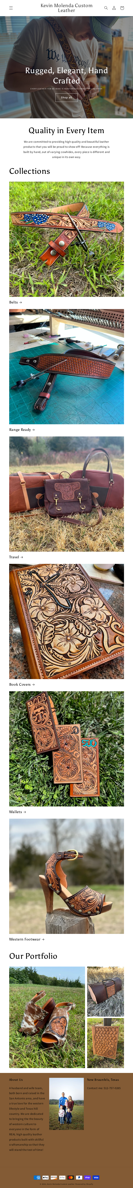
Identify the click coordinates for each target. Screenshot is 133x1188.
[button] (11, 8)
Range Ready (20, 429)
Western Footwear (25, 939)
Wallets (15, 812)
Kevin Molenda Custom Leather (61, 1184)
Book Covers (20, 684)
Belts (13, 302)
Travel (14, 557)
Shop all (66, 97)
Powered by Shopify (84, 1184)
